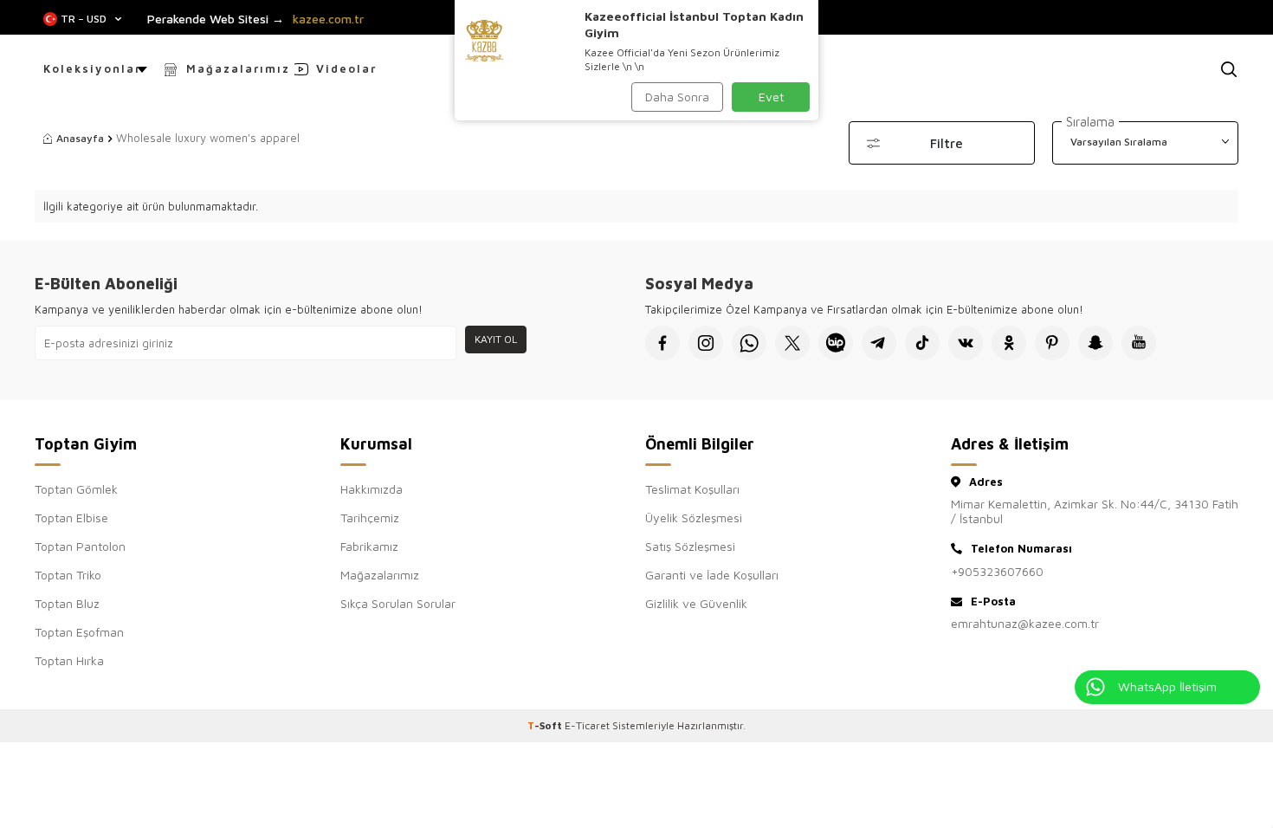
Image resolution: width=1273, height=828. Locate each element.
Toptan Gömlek (76, 489)
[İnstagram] (705, 343)
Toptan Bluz (67, 603)
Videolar (346, 68)
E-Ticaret (587, 725)
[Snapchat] (1095, 343)
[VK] (965, 343)
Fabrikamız (369, 546)
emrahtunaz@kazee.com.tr (1025, 623)
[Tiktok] (922, 343)
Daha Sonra (677, 96)
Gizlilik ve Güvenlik (696, 603)
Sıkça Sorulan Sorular (398, 603)
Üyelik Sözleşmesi (693, 517)
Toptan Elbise (71, 517)
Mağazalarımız (238, 68)
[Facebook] (662, 343)
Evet (771, 96)
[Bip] (835, 343)
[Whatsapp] (749, 343)
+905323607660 (997, 571)
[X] (792, 343)
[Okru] (1009, 343)
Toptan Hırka (69, 660)
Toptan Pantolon (80, 546)
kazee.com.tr (328, 19)
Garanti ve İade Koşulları (712, 574)
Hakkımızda (371, 489)
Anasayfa (80, 138)
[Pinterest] (1052, 343)
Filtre (946, 143)
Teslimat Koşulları (692, 489)
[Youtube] (1138, 343)
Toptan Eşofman (79, 631)
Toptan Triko (68, 574)
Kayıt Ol (496, 339)
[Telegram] (879, 343)
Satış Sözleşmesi (690, 546)
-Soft (546, 725)
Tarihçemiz (369, 517)
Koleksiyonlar (92, 68)
